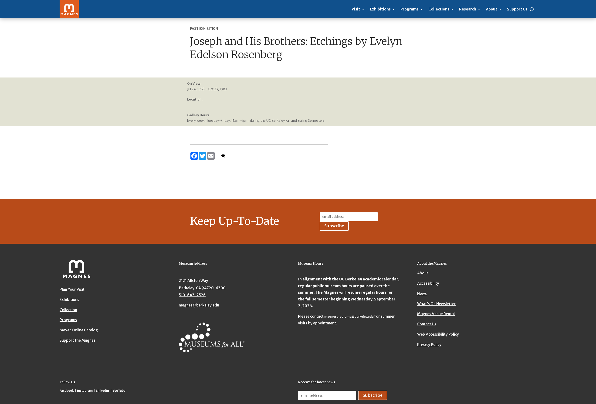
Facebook (67, 391)
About (491, 9)
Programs (409, 9)
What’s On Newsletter (436, 303)
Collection (68, 309)
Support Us (517, 9)
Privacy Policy (429, 344)
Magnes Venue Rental (436, 313)
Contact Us (426, 324)
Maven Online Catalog (79, 330)
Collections (438, 9)
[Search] (532, 9)
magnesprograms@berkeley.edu (349, 317)
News (422, 293)
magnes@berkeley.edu (199, 305)
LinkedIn (102, 391)
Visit (356, 9)
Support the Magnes (77, 340)
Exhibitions (380, 9)
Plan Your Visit (72, 289)
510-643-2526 (192, 295)
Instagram (85, 391)
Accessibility (428, 283)
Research (467, 9)
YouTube (118, 391)
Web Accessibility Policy (438, 334)
